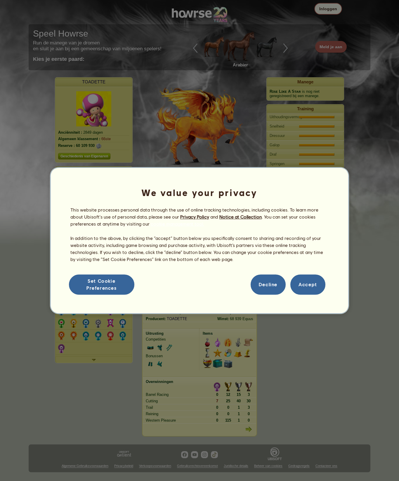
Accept (308, 284)
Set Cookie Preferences (101, 284)
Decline (268, 284)
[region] (199, 240)
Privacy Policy (194, 216)
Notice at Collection (240, 216)
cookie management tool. (177, 224)
